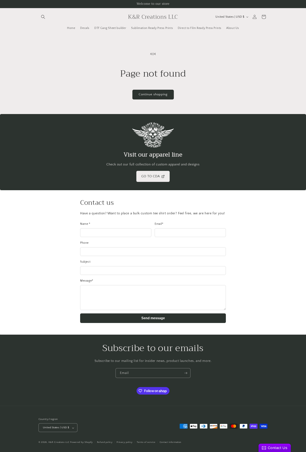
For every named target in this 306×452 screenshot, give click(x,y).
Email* (159, 224)
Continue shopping (153, 94)
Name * (85, 224)
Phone (84, 243)
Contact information (170, 442)
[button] (43, 16)
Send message (153, 318)
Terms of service (146, 442)
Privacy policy (125, 442)
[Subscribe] (185, 373)
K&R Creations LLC (59, 442)
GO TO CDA (150, 176)
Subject (85, 261)
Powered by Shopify (81, 442)
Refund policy (105, 442)
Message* (86, 280)
